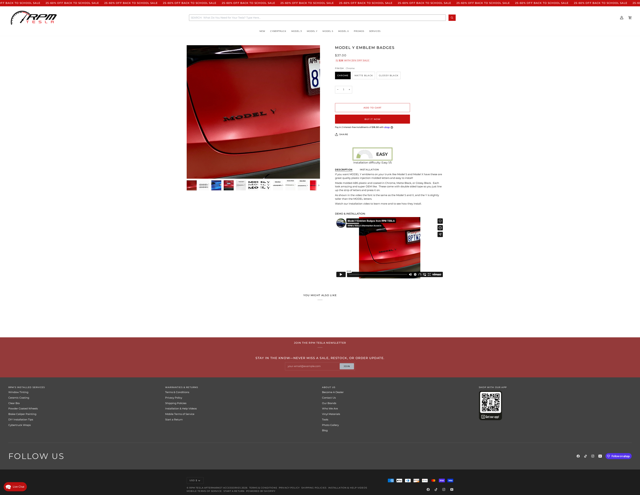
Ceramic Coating (18, 397)
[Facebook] (578, 456)
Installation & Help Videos (181, 408)
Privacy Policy (173, 397)
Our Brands (329, 403)
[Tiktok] (586, 456)
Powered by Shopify (260, 491)
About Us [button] (328, 387)
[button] (262, 31)
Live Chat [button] (18, 486)
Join (347, 366)
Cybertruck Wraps (19, 425)
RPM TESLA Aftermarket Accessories (215, 487)
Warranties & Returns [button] (181, 387)
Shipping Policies (175, 403)
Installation (369, 169)
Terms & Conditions (177, 392)
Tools (325, 419)
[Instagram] (593, 456)
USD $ (193, 480)
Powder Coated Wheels (23, 408)
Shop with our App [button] (493, 387)
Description (343, 169)
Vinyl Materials (331, 414)
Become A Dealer (333, 392)
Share (343, 134)
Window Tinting (18, 392)
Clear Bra (14, 403)
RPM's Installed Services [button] (26, 387)
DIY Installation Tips (20, 419)
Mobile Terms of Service (179, 414)
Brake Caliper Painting (22, 414)
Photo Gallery (330, 425)
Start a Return (174, 419)
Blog (325, 430)
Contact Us (329, 397)
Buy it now (372, 119)
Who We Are (330, 408)
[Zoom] (253, 112)
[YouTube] (600, 456)
